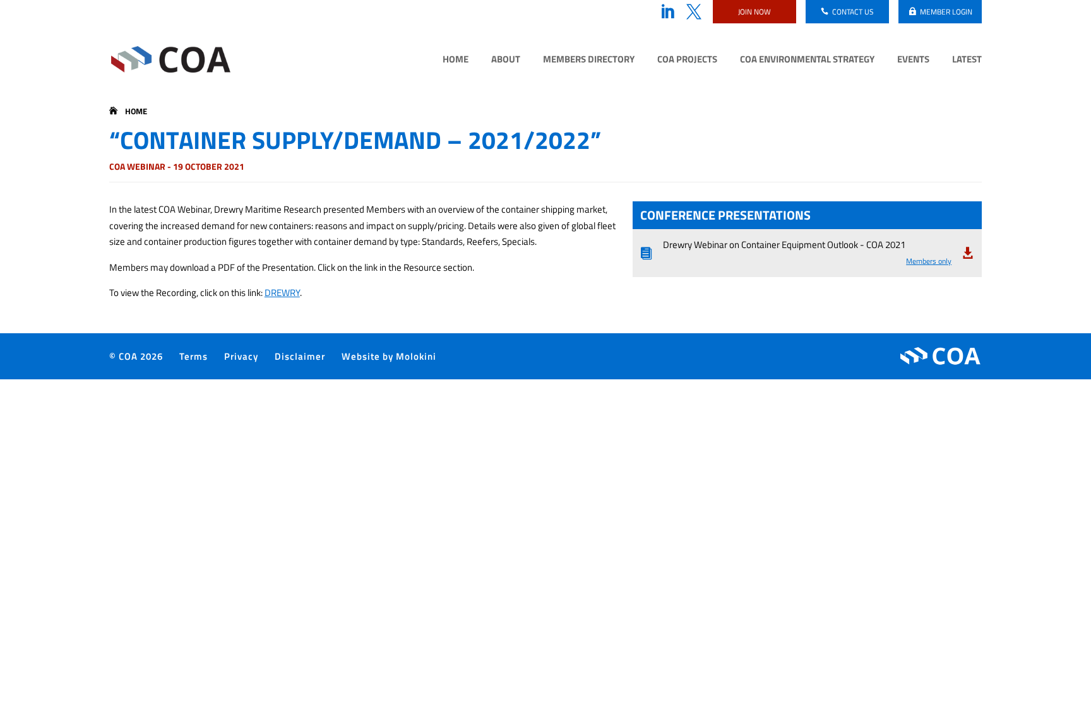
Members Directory (589, 60)
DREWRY (282, 292)
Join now (754, 12)
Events (913, 60)
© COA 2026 (136, 356)
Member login (946, 12)
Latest (967, 60)
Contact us (853, 12)
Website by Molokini (389, 356)
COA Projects (687, 60)
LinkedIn (667, 12)
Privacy (241, 356)
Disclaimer (300, 356)
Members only (928, 261)
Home (455, 60)
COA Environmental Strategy (807, 60)
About (505, 60)
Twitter (693, 12)
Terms (193, 356)
